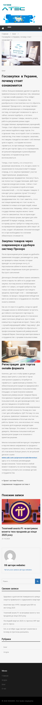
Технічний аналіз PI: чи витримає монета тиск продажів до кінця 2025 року (20, 531)
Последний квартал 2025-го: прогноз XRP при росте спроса (22, 622)
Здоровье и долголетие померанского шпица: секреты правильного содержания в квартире (22, 598)
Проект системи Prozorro (13, 480)
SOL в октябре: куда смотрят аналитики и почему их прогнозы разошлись (20, 630)
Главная (5, 676)
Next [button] (40, 522)
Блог (3, 71)
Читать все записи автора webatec (18, 570)
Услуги (6, 652)
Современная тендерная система (15, 484)
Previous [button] (19, 522)
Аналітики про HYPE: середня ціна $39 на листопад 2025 (20, 606)
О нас (4, 688)
